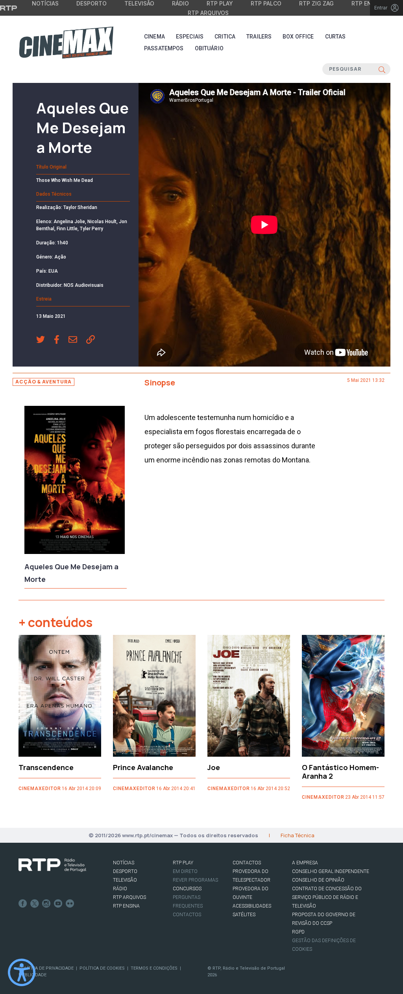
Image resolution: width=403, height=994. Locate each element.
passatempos (164, 48)
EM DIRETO (185, 871)
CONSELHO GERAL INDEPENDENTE (330, 871)
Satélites (244, 914)
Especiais (189, 36)
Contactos (187, 914)
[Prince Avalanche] (154, 696)
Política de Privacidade (46, 968)
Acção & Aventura (43, 381)
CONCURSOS (187, 888)
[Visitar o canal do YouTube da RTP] (58, 903)
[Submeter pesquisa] (381, 69)
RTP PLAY (183, 863)
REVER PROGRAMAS (195, 880)
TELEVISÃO (125, 880)
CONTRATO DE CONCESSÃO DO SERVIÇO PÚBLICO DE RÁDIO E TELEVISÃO (327, 897)
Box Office (298, 36)
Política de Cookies (102, 968)
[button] (45, 340)
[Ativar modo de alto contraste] (21, 972)
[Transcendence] (59, 696)
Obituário (209, 48)
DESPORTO (125, 871)
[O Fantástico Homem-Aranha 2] (343, 696)
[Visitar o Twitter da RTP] (34, 903)
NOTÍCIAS (123, 863)
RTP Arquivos (208, 12)
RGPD (298, 932)
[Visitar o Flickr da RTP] (70, 903)
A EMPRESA (305, 863)
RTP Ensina (126, 906)
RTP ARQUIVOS (129, 897)
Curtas (335, 36)
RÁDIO (120, 888)
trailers (259, 36)
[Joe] (248, 696)
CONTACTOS (247, 863)
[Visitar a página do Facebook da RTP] (22, 903)
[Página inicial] (66, 42)
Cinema (154, 36)
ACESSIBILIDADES (252, 906)
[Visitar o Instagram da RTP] (46, 903)
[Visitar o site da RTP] (8, 8)
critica (224, 36)
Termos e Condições (154, 968)
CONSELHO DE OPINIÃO (318, 880)
